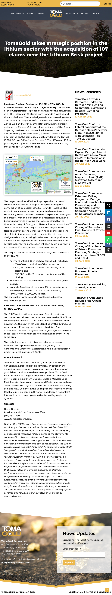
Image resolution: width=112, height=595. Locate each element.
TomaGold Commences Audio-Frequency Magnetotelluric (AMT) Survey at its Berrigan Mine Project (90, 177)
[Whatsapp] (108, 239)
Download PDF (22, 95)
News (41, 14)
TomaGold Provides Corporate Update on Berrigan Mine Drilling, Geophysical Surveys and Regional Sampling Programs (90, 106)
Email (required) (72, 549)
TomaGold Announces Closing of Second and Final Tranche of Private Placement (90, 229)
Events (84, 14)
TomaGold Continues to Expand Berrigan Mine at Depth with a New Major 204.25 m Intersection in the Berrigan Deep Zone (90, 155)
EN (105, 3)
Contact (95, 14)
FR (109, 3)
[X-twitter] (108, 205)
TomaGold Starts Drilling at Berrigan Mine (90, 286)
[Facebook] (108, 219)
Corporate (15, 14)
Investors (70, 14)
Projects (31, 14)
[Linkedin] (108, 212)
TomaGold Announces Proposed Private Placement (89, 271)
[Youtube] (108, 233)
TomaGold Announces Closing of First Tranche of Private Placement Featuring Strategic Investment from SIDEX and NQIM (90, 251)
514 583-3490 (21, 551)
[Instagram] (108, 250)
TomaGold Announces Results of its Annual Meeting (89, 300)
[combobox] (80, 3)
